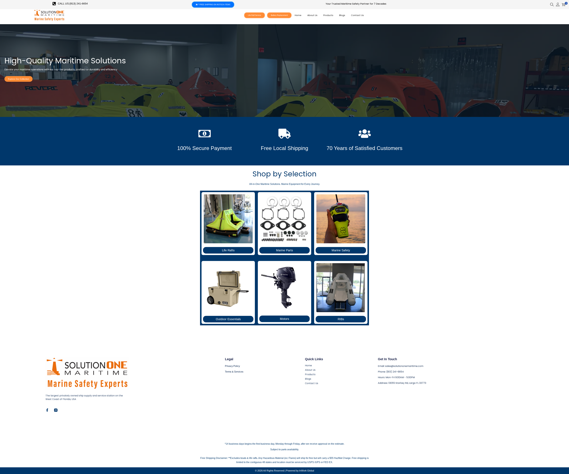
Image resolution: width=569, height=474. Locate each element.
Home (298, 15)
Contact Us (357, 15)
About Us (312, 15)
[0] (563, 4)
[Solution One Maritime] (55, 410)
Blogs (342, 15)
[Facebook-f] (47, 410)
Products (328, 15)
